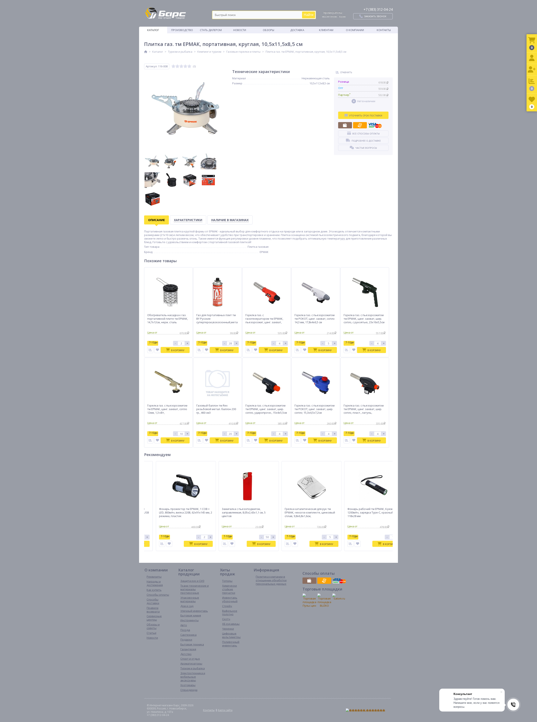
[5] (189, 66)
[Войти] (532, 58)
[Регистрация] (532, 70)
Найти (308, 15)
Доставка (297, 30)
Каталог (153, 30)
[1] (173, 66)
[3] (181, 66)
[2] (177, 66)
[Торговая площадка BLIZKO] (324, 600)
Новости (239, 30)
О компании (355, 30)
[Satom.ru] (339, 596)
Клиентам (326, 30)
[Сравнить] (150, 350)
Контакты (384, 30)
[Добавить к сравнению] (157, 544)
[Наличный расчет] (345, 125)
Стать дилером (211, 30)
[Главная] (145, 51)
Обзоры (268, 30)
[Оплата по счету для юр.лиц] (360, 125)
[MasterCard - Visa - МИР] (375, 125)
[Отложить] (157, 350)
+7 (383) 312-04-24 (378, 9)
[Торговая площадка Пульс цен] (309, 600)
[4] (185, 66)
